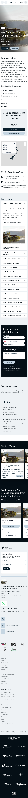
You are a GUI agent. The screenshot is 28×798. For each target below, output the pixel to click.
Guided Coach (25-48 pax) (8, 696)
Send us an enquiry (5, 593)
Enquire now (5, 48)
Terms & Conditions (14, 732)
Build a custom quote (14, 133)
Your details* (6, 335)
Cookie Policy (7, 732)
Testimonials (4, 714)
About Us (3, 712)
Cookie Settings (21, 732)
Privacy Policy (2, 732)
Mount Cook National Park (8, 672)
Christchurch (4, 667)
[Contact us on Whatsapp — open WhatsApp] (4, 603)
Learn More (11, 526)
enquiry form (4, 392)
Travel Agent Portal (6, 707)
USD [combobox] (21, 2)
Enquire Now (14, 129)
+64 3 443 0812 (20, 611)
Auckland (3, 658)
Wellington (4, 665)
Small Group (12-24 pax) (7, 694)
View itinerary (14, 48)
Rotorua (3, 660)
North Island (4, 683)
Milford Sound (5, 679)
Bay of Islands (4, 662)
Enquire (24, 500)
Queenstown (4, 676)
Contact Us (4, 710)
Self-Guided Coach (6, 692)
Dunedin (3, 669)
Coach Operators (5, 717)
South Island (4, 681)
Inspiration (3, 721)
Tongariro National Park (7, 674)
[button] (14, 156)
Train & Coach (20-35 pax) (8, 699)
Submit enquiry (9, 362)
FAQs (2, 719)
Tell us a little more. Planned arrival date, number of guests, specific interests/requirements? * (13, 349)
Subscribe (6, 569)
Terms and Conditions (7, 723)
